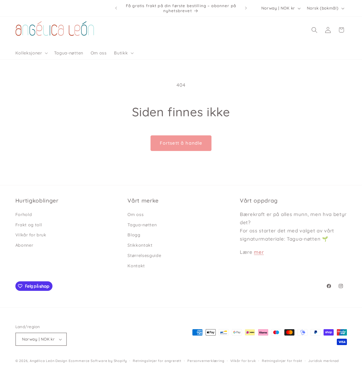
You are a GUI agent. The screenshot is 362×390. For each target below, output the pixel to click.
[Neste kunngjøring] (246, 8)
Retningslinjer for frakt (282, 361)
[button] (31, 53)
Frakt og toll (28, 224)
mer (259, 252)
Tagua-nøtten (142, 224)
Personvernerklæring (205, 361)
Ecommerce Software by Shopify (98, 361)
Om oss (135, 214)
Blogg (133, 234)
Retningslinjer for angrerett (157, 361)
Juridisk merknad (323, 361)
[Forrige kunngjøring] (116, 8)
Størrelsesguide (144, 255)
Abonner (24, 245)
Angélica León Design (48, 361)
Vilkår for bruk (30, 234)
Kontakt (136, 265)
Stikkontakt (140, 245)
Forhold (23, 214)
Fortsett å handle (181, 143)
